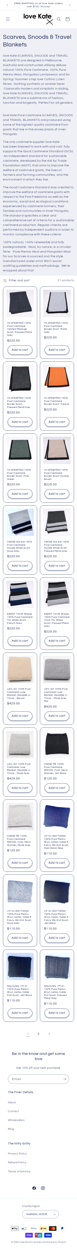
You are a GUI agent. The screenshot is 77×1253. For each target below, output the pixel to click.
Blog (11, 1129)
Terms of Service (19, 1171)
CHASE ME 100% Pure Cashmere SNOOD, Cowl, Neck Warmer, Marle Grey (19, 840)
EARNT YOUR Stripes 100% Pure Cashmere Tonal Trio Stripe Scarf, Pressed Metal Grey (57, 620)
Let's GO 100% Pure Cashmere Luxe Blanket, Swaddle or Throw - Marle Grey (19, 769)
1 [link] (28, 1033)
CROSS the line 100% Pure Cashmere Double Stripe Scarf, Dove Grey (19, 546)
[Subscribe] (64, 1079)
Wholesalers (16, 1120)
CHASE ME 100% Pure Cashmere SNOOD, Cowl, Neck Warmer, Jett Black (56, 769)
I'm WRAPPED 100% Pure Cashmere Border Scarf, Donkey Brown (56, 474)
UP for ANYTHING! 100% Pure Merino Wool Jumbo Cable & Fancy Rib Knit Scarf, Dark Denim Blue (56, 842)
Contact (13, 1111)
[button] (8, 19)
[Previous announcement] (7, 5)
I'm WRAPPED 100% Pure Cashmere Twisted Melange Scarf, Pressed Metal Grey (19, 329)
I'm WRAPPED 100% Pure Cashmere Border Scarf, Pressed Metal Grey (19, 403)
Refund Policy (17, 1162)
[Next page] (49, 1034)
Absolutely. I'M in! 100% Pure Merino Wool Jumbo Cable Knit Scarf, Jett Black (19, 991)
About (12, 1102)
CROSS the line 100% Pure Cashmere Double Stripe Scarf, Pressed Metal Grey (56, 546)
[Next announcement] (69, 5)
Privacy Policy (17, 1153)
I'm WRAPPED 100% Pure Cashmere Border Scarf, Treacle (56, 401)
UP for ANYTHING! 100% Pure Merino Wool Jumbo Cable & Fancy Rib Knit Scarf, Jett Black (56, 917)
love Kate (25, 1242)
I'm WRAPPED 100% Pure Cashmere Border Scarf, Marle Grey (56, 327)
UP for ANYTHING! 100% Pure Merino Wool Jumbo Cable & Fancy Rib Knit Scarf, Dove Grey (19, 917)
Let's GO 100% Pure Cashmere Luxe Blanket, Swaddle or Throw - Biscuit (19, 693)
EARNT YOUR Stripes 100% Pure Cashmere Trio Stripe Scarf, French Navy (20, 618)
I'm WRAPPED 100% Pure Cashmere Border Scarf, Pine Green (19, 474)
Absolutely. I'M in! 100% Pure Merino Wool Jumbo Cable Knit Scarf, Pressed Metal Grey (55, 992)
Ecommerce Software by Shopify (48, 1242)
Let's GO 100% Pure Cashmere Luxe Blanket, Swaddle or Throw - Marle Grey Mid (56, 695)
